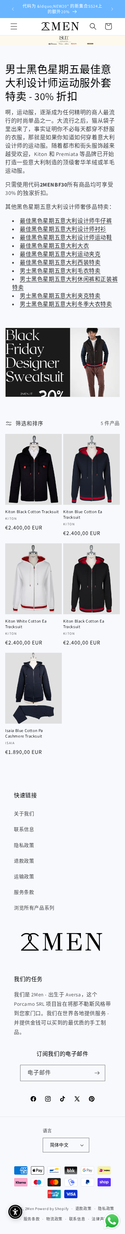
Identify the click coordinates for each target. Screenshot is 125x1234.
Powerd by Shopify (52, 1208)
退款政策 (24, 861)
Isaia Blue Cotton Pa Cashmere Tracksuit (24, 733)
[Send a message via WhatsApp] (112, 1221)
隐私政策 (24, 845)
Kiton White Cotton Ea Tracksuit (26, 623)
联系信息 (24, 829)
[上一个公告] (12, 9)
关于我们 (24, 814)
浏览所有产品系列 (34, 908)
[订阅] (97, 1073)
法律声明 (100, 1219)
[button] (14, 26)
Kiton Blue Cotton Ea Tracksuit (82, 514)
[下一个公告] (112, 9)
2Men (29, 1208)
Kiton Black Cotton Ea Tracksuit (84, 623)
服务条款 (24, 892)
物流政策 (54, 1219)
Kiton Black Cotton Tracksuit (32, 511)
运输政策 (24, 876)
